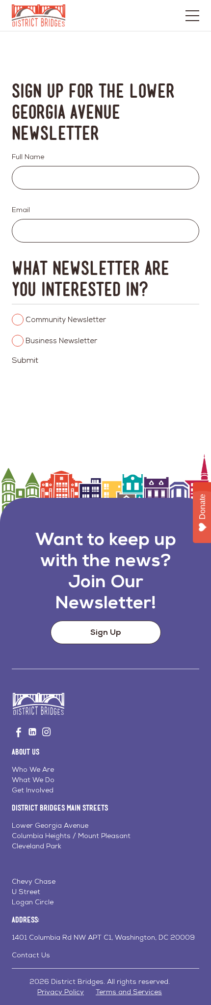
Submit (25, 360)
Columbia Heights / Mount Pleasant (71, 835)
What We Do (33, 779)
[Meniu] (192, 15)
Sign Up (105, 632)
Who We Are (33, 769)
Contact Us (31, 955)
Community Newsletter (66, 319)
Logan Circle (32, 901)
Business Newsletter (61, 340)
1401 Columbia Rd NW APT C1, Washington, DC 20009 (103, 937)
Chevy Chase (33, 881)
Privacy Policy (60, 991)
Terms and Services (129, 991)
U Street (26, 891)
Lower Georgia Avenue (50, 825)
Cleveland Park (36, 846)
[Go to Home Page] (38, 15)
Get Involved (32, 790)
